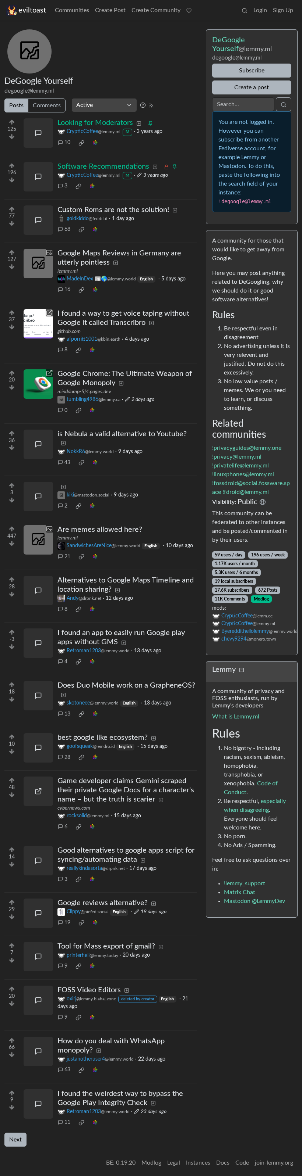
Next (15, 1140)
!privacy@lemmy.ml (236, 457)
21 (67, 556)
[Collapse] (241, 670)
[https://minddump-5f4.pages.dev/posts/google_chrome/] (38, 384)
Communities (72, 10)
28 (67, 757)
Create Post (110, 10)
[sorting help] (143, 105)
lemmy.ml (67, 271)
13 (67, 714)
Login (260, 10)
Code (242, 1163)
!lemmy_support (244, 883)
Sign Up (283, 10)
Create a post (251, 87)
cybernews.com (73, 808)
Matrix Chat (239, 892)
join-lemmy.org (274, 1163)
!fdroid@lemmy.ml (245, 492)
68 (67, 229)
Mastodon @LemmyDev (254, 901)
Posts (16, 105)
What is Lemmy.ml (235, 717)
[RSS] (151, 105)
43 (67, 462)
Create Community (155, 10)
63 (67, 1069)
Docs (222, 1163)
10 (67, 142)
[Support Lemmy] (188, 10)
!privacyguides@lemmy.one (246, 448)
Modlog (261, 599)
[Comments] (38, 133)
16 (67, 289)
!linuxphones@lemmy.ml (243, 474)
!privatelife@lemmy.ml (240, 466)
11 (67, 1122)
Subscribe (251, 71)
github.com (69, 331)
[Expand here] (38, 263)
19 (67, 922)
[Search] (244, 10)
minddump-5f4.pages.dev (84, 391)
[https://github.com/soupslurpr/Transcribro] (38, 323)
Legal (173, 1163)
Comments (47, 105)
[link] (81, 143)
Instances (198, 1163)
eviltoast (32, 10)
